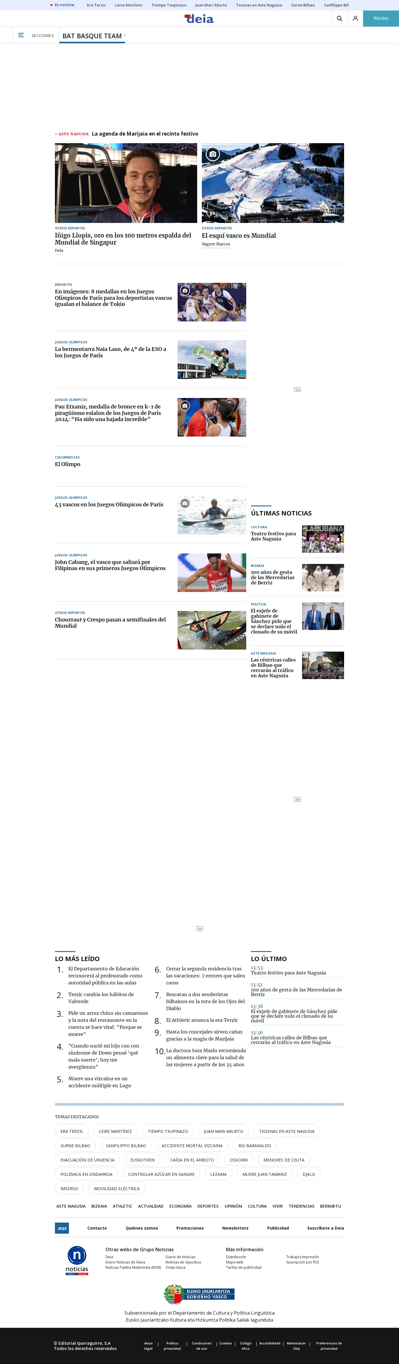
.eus (62, 1228)
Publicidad (278, 1228)
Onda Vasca (175, 1267)
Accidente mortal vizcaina (192, 1145)
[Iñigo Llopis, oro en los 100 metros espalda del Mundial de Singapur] (126, 183)
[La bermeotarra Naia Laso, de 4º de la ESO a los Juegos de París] (212, 359)
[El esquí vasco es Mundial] (273, 183)
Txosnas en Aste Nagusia (287, 1131)
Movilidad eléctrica (117, 1188)
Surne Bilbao (75, 1145)
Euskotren (142, 1160)
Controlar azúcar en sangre (161, 1174)
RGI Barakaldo (254, 1145)
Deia (59, 250)
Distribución (236, 1256)
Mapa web (234, 1262)
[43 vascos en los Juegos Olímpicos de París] (212, 515)
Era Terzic (71, 1131)
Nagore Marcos (216, 244)
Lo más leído (77, 958)
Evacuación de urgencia (87, 1160)
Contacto (97, 1228)
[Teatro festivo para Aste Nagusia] (323, 539)
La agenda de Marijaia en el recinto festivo (145, 134)
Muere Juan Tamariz (264, 1174)
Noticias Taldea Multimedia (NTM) (133, 1267)
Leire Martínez (115, 1131)
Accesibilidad (269, 1343)
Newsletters (235, 1228)
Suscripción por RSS (302, 1262)
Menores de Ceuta (283, 1160)
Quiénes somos (142, 1228)
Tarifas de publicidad (243, 1267)
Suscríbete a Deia (325, 1228)
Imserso (69, 1188)
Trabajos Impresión (302, 1256)
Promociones (190, 1228)
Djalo (309, 1174)
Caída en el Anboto (192, 1160)
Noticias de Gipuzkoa (183, 1262)
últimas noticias (281, 512)
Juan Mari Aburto (223, 1131)
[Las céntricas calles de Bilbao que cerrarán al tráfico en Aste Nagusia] (323, 668)
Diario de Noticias (180, 1256)
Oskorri (239, 1160)
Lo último (269, 958)
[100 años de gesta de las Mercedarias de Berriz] (323, 577)
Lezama (218, 1174)
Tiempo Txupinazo (168, 1131)
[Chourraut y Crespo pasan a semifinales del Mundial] (212, 630)
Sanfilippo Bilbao (126, 1145)
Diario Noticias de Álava (125, 1262)
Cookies (225, 1343)
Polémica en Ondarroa (86, 1174)
